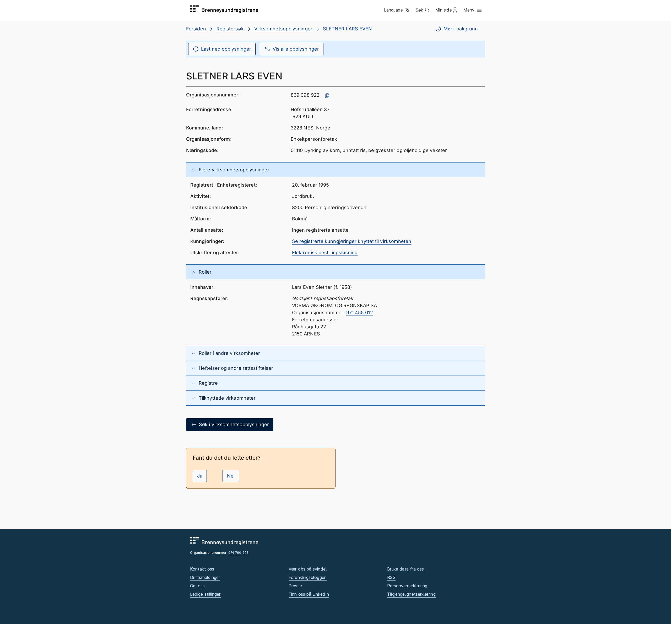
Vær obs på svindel (308, 569)
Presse (295, 585)
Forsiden (196, 28)
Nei (231, 476)
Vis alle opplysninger (296, 49)
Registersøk (230, 28)
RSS (391, 577)
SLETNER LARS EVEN (347, 28)
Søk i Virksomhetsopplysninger (234, 424)
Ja (199, 476)
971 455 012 (359, 312)
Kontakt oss (202, 569)
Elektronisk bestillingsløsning (325, 252)
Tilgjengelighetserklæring (411, 594)
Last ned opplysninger (226, 49)
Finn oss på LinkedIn (309, 594)
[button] (397, 10)
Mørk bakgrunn (460, 28)
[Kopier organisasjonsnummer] (327, 95)
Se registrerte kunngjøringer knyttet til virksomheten (352, 241)
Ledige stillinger (205, 594)
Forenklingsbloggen (308, 577)
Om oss (197, 585)
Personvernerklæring (407, 585)
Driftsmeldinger (205, 577)
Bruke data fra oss (405, 569)
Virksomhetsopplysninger (283, 28)
